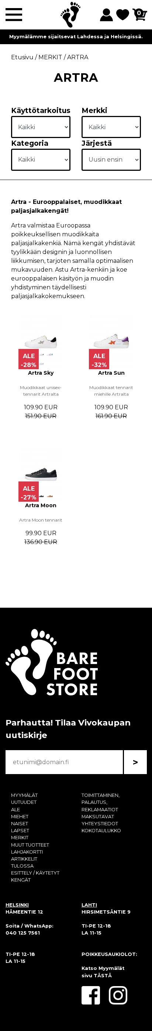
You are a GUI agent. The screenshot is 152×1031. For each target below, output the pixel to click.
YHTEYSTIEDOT (100, 823)
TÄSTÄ (103, 975)
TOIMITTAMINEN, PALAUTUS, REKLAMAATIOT (101, 802)
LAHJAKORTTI (27, 852)
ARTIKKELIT (24, 859)
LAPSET (20, 830)
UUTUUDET (24, 802)
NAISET (19, 823)
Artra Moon (40, 505)
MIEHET (19, 816)
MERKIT (19, 837)
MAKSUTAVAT (98, 816)
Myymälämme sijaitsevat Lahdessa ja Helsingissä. (76, 36)
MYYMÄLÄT (24, 795)
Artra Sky (40, 373)
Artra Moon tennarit (40, 520)
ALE (15, 809)
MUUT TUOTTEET (30, 845)
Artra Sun (111, 373)
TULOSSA (22, 866)
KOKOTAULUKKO (101, 830)
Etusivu (22, 57)
